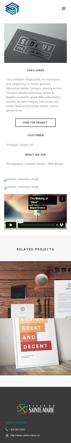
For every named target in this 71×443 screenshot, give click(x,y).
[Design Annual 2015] (35, 276)
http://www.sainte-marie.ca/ (25, 435)
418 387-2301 (17, 429)
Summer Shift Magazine (35, 365)
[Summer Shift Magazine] (35, 334)
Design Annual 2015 (35, 308)
